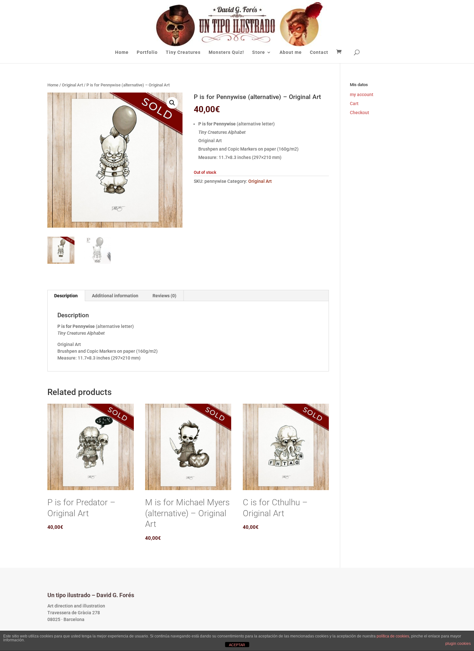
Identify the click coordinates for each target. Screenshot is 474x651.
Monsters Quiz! (226, 52)
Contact (319, 52)
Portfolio (147, 52)
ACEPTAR (237, 645)
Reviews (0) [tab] (164, 295)
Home (122, 52)
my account (361, 94)
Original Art (72, 85)
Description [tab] (66, 295)
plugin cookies (458, 643)
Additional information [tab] (115, 295)
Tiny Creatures (183, 52)
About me (291, 52)
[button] (172, 103)
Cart (354, 103)
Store (258, 52)
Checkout (359, 112)
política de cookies (393, 636)
